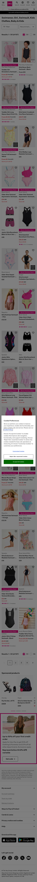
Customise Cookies (18, 451)
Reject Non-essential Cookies (18, 456)
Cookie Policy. (8, 430)
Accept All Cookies (18, 462)
